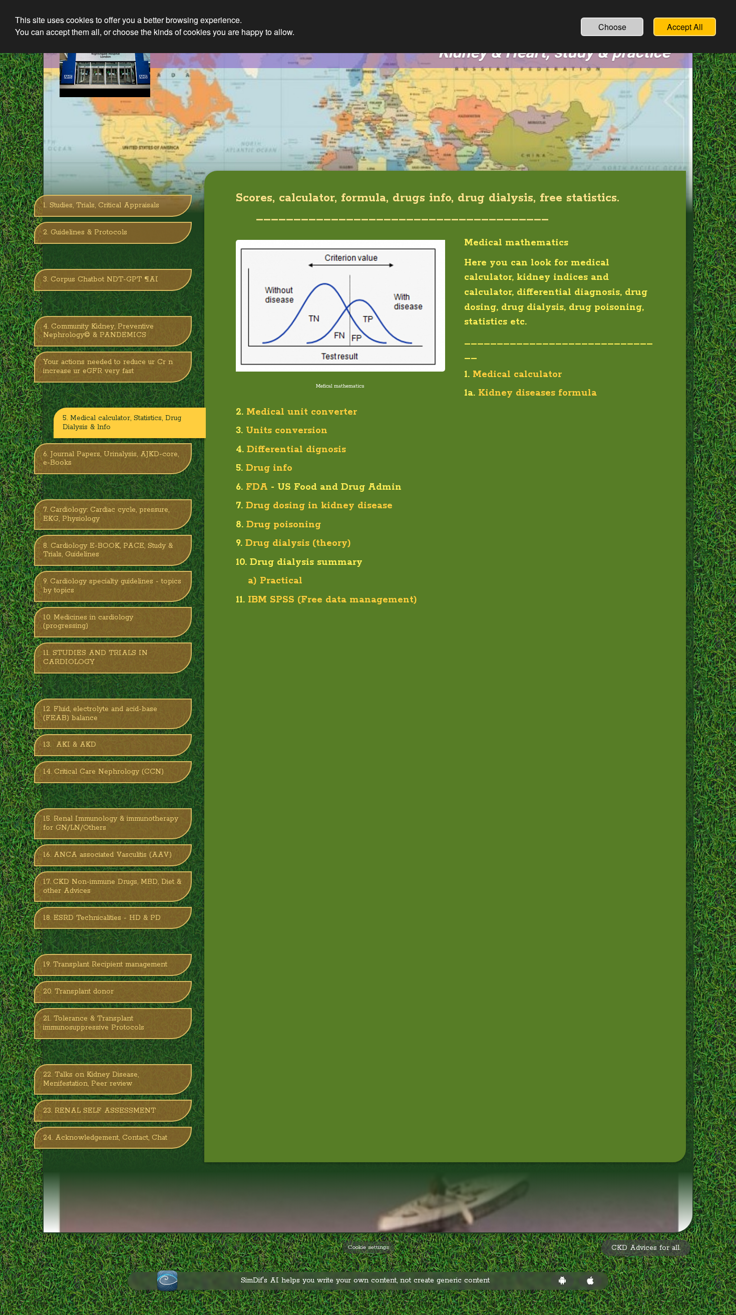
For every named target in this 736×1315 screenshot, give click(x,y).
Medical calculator (517, 375)
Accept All (685, 27)
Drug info (269, 468)
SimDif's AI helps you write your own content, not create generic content (365, 1280)
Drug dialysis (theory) (299, 543)
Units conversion (286, 431)
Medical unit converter (300, 412)
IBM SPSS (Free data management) (334, 600)
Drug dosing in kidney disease (321, 506)
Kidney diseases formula (537, 393)
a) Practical (273, 581)
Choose (612, 27)
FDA (257, 487)
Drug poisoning (283, 525)
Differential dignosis (296, 450)
